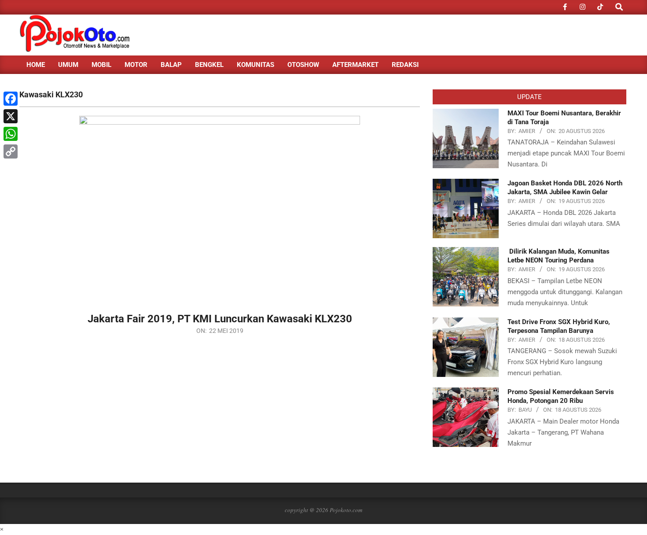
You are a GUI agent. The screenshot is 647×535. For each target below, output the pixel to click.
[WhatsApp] (10, 134)
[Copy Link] (10, 151)
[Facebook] (10, 98)
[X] (10, 116)
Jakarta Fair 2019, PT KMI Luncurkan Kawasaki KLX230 (220, 319)
